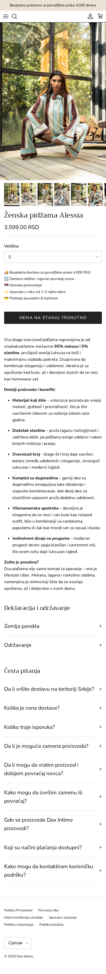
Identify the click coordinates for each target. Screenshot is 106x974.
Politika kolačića (51, 924)
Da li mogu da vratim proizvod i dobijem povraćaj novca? (41, 769)
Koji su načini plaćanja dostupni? (43, 847)
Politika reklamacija (18, 924)
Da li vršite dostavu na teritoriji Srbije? (49, 689)
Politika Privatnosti (18, 910)
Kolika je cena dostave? (31, 707)
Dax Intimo (25, 956)
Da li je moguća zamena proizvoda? (46, 746)
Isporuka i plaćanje (63, 917)
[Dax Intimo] (53, 16)
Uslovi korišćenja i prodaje (23, 917)
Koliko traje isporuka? (29, 727)
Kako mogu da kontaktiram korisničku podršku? (48, 870)
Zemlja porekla (21, 626)
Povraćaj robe (48, 910)
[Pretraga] (17, 16)
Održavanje (17, 645)
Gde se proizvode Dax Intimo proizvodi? (38, 824)
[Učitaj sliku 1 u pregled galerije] (53, 101)
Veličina (11, 246)
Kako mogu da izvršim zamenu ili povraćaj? (43, 797)
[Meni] (5, 16)
